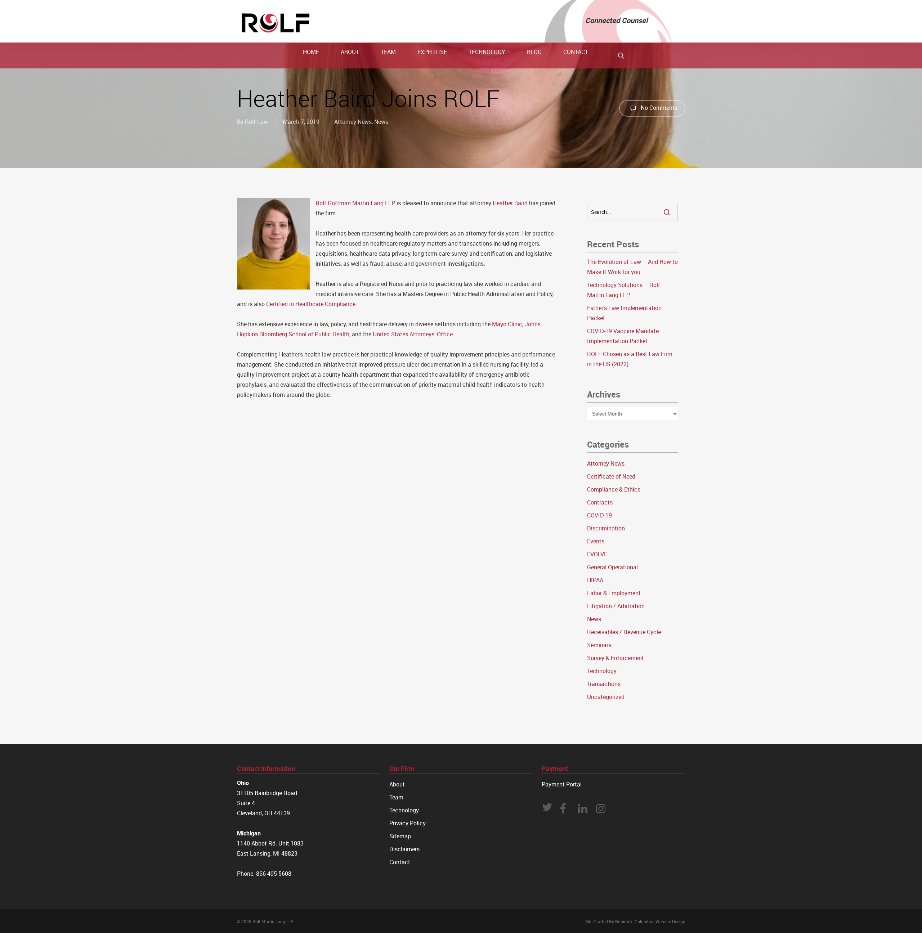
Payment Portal (562, 784)
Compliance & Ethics (613, 489)
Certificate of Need (611, 476)
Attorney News (353, 122)
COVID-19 (599, 515)
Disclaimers (404, 849)
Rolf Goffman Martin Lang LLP (355, 203)
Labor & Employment (614, 593)
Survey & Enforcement (615, 658)
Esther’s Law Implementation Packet (624, 313)
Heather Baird (510, 203)
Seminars (599, 645)
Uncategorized (606, 697)
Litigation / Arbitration (616, 606)
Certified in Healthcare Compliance (310, 304)
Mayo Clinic (507, 324)
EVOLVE (597, 554)
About (397, 784)
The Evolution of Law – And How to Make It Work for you (632, 267)
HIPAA (595, 580)
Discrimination (606, 528)
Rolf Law (256, 122)
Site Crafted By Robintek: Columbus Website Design (635, 921)
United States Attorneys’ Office (413, 334)
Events (595, 541)
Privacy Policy (407, 823)
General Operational (612, 567)
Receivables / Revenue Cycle (624, 632)
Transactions (604, 684)
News (381, 122)
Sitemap (400, 836)
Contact (399, 862)
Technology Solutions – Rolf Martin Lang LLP (623, 290)
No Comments (658, 108)
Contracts (600, 502)
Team (396, 797)
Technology (602, 671)
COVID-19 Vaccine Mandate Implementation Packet (623, 336)
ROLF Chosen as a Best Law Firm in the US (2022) (629, 359)
